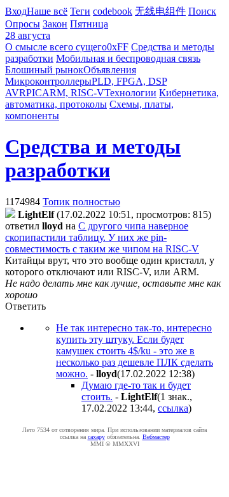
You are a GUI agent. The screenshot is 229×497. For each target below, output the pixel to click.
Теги (80, 11)
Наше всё (47, 11)
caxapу (96, 436)
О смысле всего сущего (56, 46)
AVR (15, 92)
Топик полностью (81, 201)
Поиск (202, 11)
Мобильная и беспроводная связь (128, 58)
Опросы (22, 23)
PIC (34, 92)
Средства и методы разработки (93, 158)
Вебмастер (156, 436)
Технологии (130, 92)
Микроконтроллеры (48, 81)
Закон (55, 23)
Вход (16, 11)
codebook (112, 11)
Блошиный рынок (44, 69)
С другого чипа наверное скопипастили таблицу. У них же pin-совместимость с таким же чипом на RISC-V (102, 237)
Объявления (109, 69)
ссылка (173, 408)
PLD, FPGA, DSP (129, 81)
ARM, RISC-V (73, 92)
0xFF (117, 46)
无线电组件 (160, 11)
